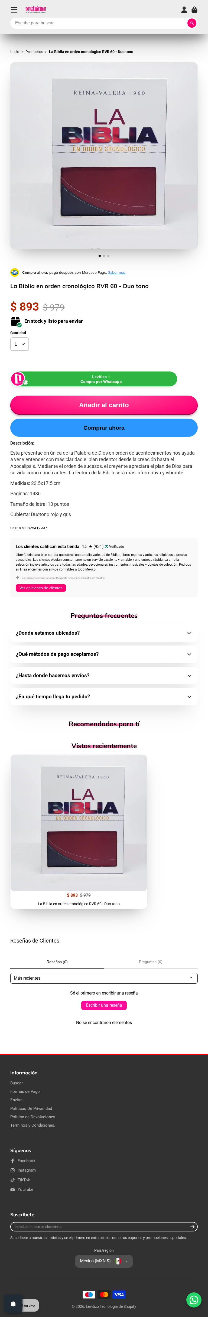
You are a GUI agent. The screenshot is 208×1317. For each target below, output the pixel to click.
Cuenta (184, 9)
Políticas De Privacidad (31, 1108)
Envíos (16, 1099)
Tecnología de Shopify (118, 1306)
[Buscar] (192, 23)
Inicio (14, 52)
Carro (194, 9)
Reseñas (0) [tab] (57, 962)
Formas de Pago (25, 1091)
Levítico (92, 1306)
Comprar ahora (104, 428)
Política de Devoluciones (32, 1116)
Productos (34, 52)
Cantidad (18, 333)
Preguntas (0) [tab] (150, 962)
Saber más (117, 272)
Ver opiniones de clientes (41, 588)
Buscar (16, 1083)
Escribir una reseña (104, 1005)
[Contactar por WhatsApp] (194, 1300)
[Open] (13, 1304)
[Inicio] (35, 10)
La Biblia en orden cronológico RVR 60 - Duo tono (79, 832)
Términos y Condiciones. (32, 1125)
